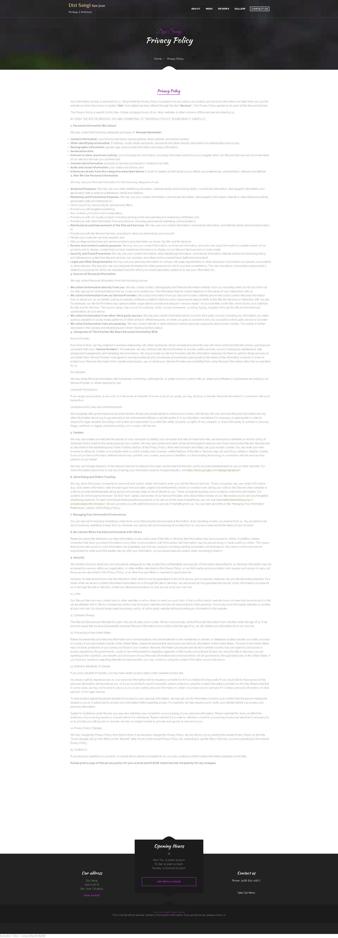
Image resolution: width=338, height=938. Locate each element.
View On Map (91, 895)
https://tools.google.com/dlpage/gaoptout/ (213, 470)
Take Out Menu (246, 892)
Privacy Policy (177, 912)
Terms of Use (160, 912)
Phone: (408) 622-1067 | (246, 880)
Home (157, 58)
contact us (220, 915)
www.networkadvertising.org (233, 499)
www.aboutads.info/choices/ (87, 503)
